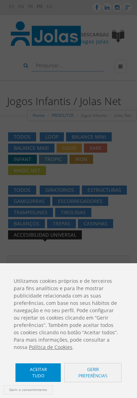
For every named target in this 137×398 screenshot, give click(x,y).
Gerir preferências (92, 372)
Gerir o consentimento (28, 389)
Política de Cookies (50, 347)
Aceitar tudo (38, 372)
